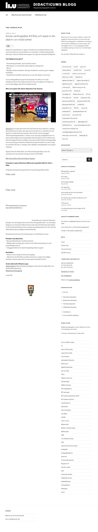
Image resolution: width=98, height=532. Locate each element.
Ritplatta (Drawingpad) (14, 271)
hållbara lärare (78, 94)
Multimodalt (65, 431)
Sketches (9, 129)
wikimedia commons (69, 135)
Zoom (65, 139)
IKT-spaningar (65, 392)
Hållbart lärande (66, 385)
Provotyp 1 (64, 176)
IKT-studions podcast (67, 399)
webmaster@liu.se (74, 280)
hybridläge (66, 94)
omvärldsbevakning (67, 438)
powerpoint (76, 115)
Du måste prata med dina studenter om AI (74, 198)
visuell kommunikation (70, 128)
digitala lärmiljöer (68, 80)
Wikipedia (83, 135)
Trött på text (65, 203)
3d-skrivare (66, 67)
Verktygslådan (65, 485)
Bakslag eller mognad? (68, 171)
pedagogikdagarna (79, 111)
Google (77, 91)
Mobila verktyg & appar (68, 428)
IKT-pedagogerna (66, 388)
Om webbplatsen (66, 275)
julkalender (85, 97)
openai (84, 108)
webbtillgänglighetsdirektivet (72, 132)
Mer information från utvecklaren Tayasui (20, 158)
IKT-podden (66, 97)
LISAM (80, 104)
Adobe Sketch (11, 266)
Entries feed (65, 245)
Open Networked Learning (69, 446)
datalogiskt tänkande (67, 360)
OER (76, 108)
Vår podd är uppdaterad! (81, 227)
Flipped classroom (66, 378)
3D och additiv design (67, 342)
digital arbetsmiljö (83, 80)
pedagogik (66, 111)
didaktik (78, 77)
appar (83, 67)
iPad (76, 97)
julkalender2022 (68, 101)
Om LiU (65, 292)
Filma (63, 374)
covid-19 (65, 73)
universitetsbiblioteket (82, 125)
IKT (88, 94)
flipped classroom (78, 87)
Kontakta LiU (65, 271)
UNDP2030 (67, 125)
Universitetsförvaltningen (71, 315)
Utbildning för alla (40, 15)
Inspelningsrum (66, 403)
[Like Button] (8, 45)
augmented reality (66, 353)
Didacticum (67, 77)
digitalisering (67, 84)
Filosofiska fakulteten (69, 297)
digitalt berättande (81, 84)
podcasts (64, 456)
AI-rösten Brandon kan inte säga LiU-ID (73, 208)
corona (87, 70)
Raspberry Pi (65, 463)
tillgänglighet (82, 121)
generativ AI (67, 91)
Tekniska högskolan (69, 304)
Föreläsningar (65, 381)
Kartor (72, 271)
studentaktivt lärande (69, 118)
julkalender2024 (68, 104)
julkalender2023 (83, 101)
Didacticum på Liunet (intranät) (21, 15)
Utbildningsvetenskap (69, 307)
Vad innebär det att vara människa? (72, 192)
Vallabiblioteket (66, 481)
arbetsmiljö (66, 70)
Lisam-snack (65, 421)
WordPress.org (65, 252)
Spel (62, 471)
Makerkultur (65, 424)
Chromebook (65, 356)
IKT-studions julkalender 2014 (70, 396)
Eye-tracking (65, 371)
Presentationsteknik (67, 460)
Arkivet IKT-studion (67, 349)
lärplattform (66, 108)
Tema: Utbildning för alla (12, 519)
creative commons (78, 73)
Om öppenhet (65, 187)
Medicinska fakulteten (70, 300)
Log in (63, 242)
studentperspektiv (68, 121)
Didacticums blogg (54, 4)
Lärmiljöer (64, 413)
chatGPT (77, 70)
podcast (66, 115)
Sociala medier (65, 467)
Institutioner (67, 312)
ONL (62, 442)
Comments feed (66, 249)
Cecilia (63, 230)
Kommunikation (66, 410)
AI (76, 67)
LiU (7, 15)
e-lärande (66, 87)
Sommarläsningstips (67, 182)
